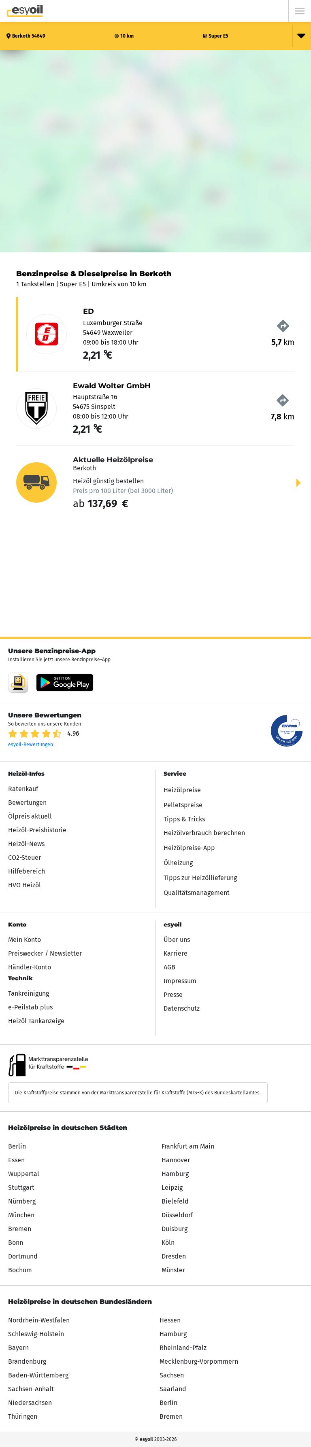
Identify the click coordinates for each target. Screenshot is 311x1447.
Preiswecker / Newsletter (45, 953)
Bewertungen (27, 802)
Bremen (19, 1229)
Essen (16, 1160)
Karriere (175, 953)
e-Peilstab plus (30, 1007)
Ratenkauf (23, 789)
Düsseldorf (177, 1215)
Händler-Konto (29, 967)
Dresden (174, 1256)
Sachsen (172, 1375)
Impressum (180, 981)
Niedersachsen (30, 1403)
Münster (173, 1270)
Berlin (17, 1146)
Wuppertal (23, 1174)
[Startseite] (24, 11)
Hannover (176, 1160)
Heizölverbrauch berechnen (204, 833)
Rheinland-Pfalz (183, 1348)
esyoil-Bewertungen (30, 744)
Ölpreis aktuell (30, 816)
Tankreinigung (28, 993)
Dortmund (23, 1256)
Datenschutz (182, 1008)
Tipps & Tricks (184, 819)
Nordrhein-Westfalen (39, 1320)
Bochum (20, 1270)
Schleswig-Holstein (36, 1334)
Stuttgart (21, 1187)
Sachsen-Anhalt (31, 1389)
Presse (173, 995)
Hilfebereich (26, 871)
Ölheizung (178, 863)
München (21, 1215)
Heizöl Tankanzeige (36, 1021)
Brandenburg (27, 1361)
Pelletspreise (183, 805)
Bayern (18, 1348)
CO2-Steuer (24, 857)
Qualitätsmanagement (197, 893)
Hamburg (175, 1174)
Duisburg (174, 1229)
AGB (169, 967)
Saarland (173, 1389)
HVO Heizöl (24, 885)
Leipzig (172, 1187)
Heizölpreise (182, 790)
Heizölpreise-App (189, 848)
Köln (168, 1242)
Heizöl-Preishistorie (37, 830)
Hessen (170, 1320)
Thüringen (22, 1416)
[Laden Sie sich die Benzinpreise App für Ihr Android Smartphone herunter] (18, 683)
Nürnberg (22, 1201)
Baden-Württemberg (38, 1375)
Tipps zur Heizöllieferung (200, 878)
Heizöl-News (26, 844)
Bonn (15, 1242)
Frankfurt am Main (188, 1146)
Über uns (177, 940)
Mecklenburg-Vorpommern (199, 1361)
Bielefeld (175, 1201)
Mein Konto (24, 940)
